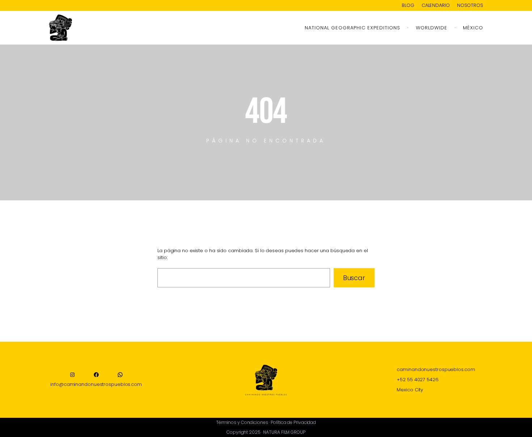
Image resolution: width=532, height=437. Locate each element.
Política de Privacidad (293, 422)
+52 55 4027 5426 (417, 379)
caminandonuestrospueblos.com (436, 369)
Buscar (354, 277)
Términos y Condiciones (242, 422)
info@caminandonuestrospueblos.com (96, 384)
